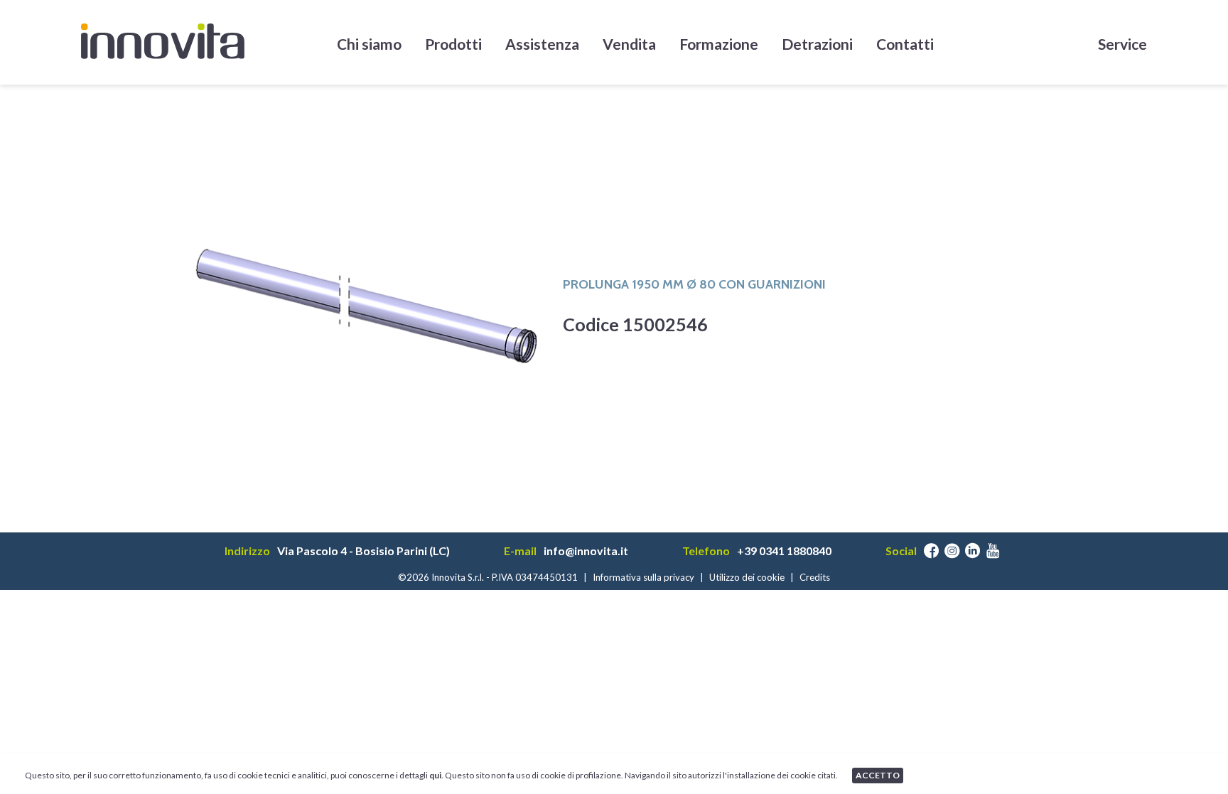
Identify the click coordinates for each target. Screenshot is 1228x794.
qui (435, 775)
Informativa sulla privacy (643, 577)
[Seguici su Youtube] (993, 551)
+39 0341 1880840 (784, 551)
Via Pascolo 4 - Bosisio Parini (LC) (363, 551)
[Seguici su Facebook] (931, 551)
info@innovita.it (586, 551)
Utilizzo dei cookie (747, 577)
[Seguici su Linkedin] (972, 551)
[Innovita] (162, 41)
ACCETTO (878, 775)
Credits (814, 577)
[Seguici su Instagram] (951, 551)
